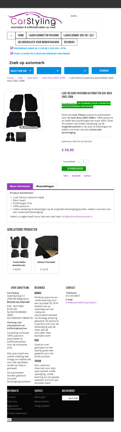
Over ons (12, 401)
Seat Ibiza (32, 77)
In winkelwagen (75, 168)
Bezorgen (40, 397)
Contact (11, 397)
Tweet (65, 175)
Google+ (87, 175)
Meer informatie (20, 186)
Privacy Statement (17, 413)
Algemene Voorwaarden (14, 407)
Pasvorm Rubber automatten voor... (19, 263)
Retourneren (42, 401)
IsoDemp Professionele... (46, 261)
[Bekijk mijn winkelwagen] (110, 15)
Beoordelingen (45, 186)
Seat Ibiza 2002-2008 (53, 77)
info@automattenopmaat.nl (77, 216)
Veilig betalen (42, 405)
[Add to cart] (24, 270)
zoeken (103, 70)
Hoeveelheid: (69, 161)
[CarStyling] (34, 20)
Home (10, 77)
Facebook (76, 175)
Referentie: (77, 141)
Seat (20, 77)
